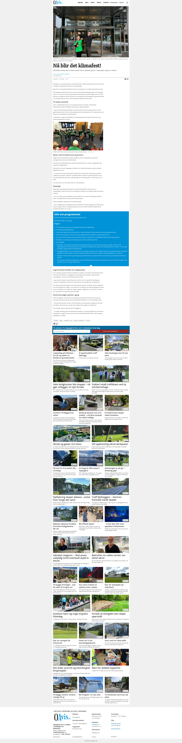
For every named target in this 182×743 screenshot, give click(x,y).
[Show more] (91, 266)
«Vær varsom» (65, 734)
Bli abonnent (114, 2)
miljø (61, 320)
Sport (86, 2)
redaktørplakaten (58, 732)
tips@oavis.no (96, 724)
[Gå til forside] (58, 2)
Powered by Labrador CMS (91, 741)
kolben (56, 320)
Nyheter (80, 2)
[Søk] (127, 2)
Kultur (93, 2)
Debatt (99, 2)
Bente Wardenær (116, 723)
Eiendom (106, 2)
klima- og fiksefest (79, 320)
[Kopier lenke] (128, 79)
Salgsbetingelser (115, 728)
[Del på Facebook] (125, 79)
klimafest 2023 (68, 320)
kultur (88, 320)
